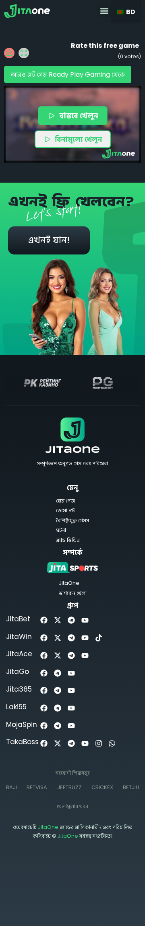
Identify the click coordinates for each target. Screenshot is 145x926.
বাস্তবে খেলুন (79, 115)
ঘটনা (61, 530)
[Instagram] (98, 743)
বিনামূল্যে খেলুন (78, 139)
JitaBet (18, 619)
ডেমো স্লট (65, 510)
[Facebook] (44, 620)
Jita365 (19, 689)
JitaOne (73, 450)
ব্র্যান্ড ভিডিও (68, 540)
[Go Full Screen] (24, 53)
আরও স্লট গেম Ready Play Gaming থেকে (67, 74)
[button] (104, 10)
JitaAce (19, 654)
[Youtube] (85, 620)
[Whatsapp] (112, 743)
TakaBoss (22, 742)
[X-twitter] (58, 620)
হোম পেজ (65, 501)
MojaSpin (21, 724)
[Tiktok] (98, 638)
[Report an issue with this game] (9, 53)
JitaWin (19, 636)
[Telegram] (71, 620)
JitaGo (17, 671)
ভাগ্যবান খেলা (73, 593)
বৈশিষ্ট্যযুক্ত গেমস (72, 520)
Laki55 (16, 707)
